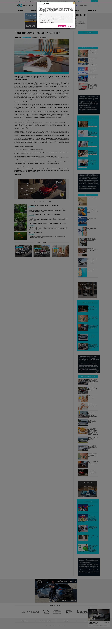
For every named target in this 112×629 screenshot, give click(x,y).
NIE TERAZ (70, 26)
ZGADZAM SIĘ (62, 26)
